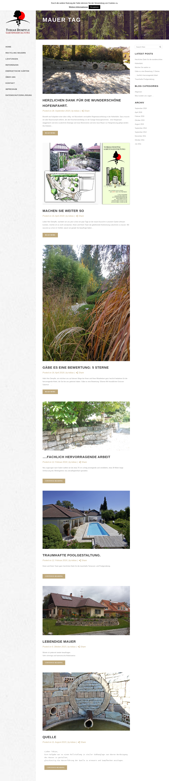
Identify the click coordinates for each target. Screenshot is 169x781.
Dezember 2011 (140, 136)
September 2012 (141, 132)
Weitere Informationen (78, 7)
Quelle (49, 737)
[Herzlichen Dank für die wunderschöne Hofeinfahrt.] (86, 69)
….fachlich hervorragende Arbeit (76, 457)
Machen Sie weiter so (63, 211)
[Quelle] (86, 701)
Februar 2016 (139, 116)
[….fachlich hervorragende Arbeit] (86, 426)
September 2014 (141, 128)
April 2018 (138, 112)
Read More (50, 133)
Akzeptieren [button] (94, 7)
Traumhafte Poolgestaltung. (72, 555)
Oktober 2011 (139, 140)
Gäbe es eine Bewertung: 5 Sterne (76, 367)
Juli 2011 (138, 144)
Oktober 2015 (140, 120)
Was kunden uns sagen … (144, 96)
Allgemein (138, 92)
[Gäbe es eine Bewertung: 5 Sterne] (86, 303)
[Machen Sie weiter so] (86, 173)
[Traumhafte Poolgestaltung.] (86, 520)
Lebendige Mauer (59, 641)
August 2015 (139, 124)
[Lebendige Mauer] (86, 610)
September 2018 (141, 108)
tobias (76, 111)
